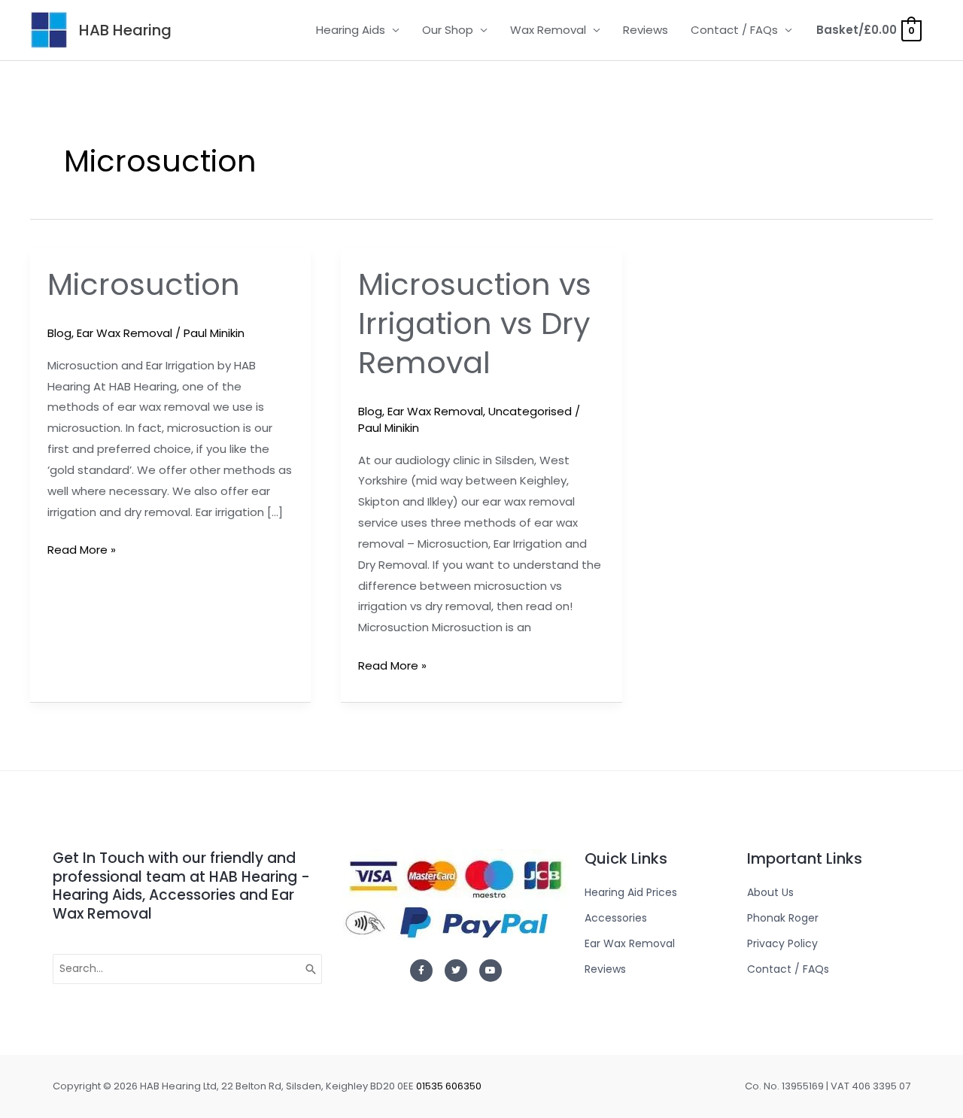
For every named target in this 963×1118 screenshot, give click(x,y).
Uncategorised (530, 411)
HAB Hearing (125, 30)
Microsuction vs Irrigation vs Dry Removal (474, 323)
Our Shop (447, 30)
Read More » (81, 548)
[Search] (311, 969)
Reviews (645, 30)
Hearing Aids (350, 30)
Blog (59, 333)
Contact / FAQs (734, 30)
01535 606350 (449, 1086)
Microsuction (143, 284)
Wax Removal (548, 30)
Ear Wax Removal (124, 333)
